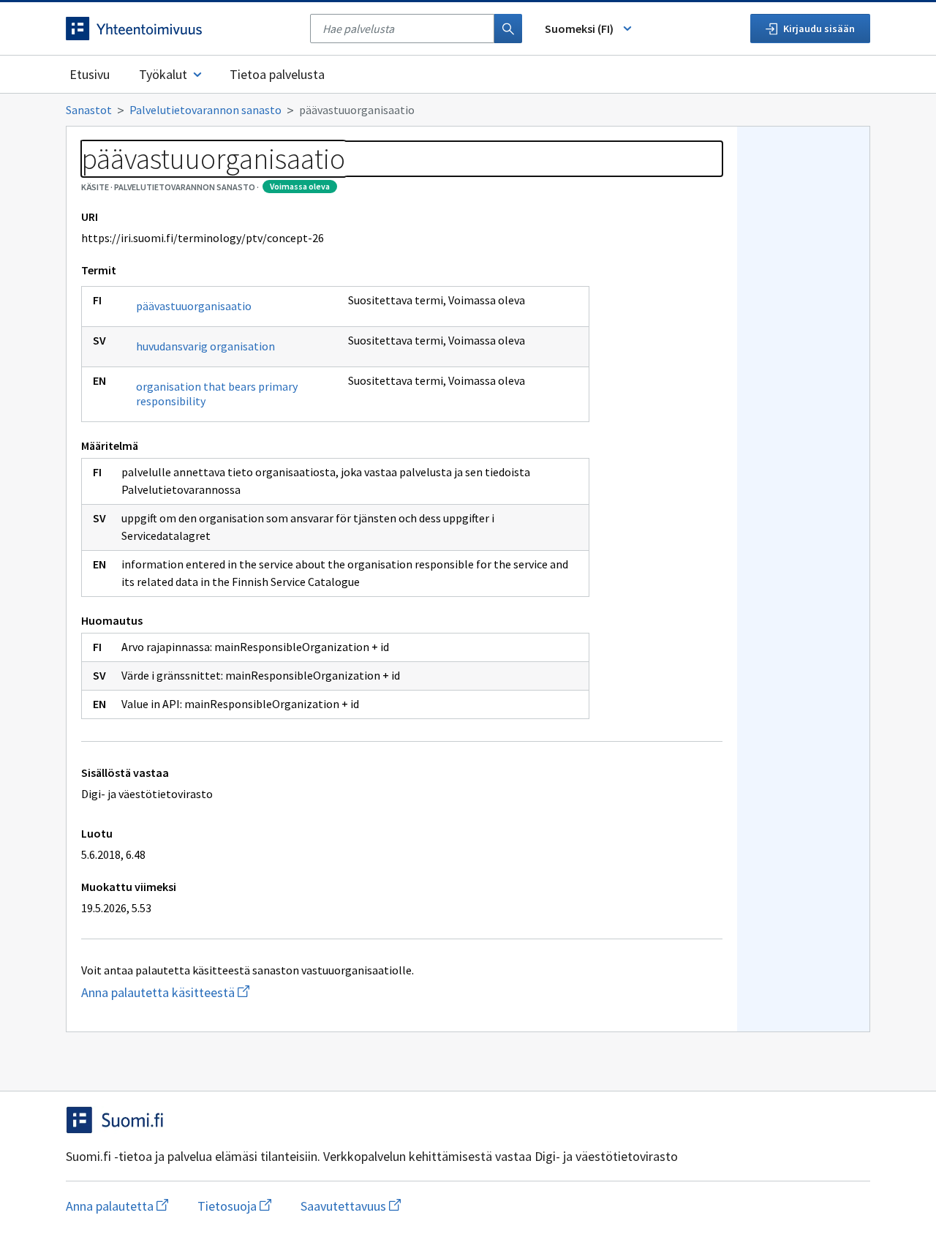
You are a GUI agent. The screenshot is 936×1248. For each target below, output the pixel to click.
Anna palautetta (117, 1206)
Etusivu (89, 74)
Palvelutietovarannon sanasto (205, 109)
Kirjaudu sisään (819, 28)
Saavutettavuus (351, 1206)
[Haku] (508, 28)
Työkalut (163, 74)
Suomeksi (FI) (579, 28)
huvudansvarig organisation (205, 346)
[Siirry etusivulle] (180, 28)
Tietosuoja (234, 1206)
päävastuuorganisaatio (194, 305)
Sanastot (89, 109)
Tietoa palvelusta (277, 74)
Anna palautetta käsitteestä (193, 992)
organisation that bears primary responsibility (217, 393)
